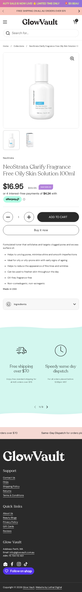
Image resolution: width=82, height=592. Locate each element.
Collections (19, 46)
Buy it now (41, 230)
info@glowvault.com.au (22, 552)
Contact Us (9, 477)
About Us (8, 513)
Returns (7, 491)
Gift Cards (8, 526)
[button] (75, 22)
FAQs (6, 482)
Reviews (7, 531)
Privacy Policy (10, 522)
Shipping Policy (11, 486)
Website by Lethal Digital (49, 587)
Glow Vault (29, 587)
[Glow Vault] (40, 22)
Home (6, 46)
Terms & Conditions (13, 495)
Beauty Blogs (10, 517)
